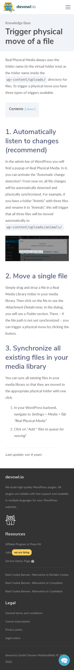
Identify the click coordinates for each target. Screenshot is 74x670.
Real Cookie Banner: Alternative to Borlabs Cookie (36, 574)
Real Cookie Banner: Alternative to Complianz (34, 583)
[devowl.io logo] (21, 7)
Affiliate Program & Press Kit (23, 544)
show (30, 109)
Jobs (8, 552)
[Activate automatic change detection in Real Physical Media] (37, 248)
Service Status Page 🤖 (20, 561)
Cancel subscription (17, 621)
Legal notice (12, 638)
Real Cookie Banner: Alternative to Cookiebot (33, 591)
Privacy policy (14, 629)
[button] (68, 7)
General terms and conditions (24, 613)
